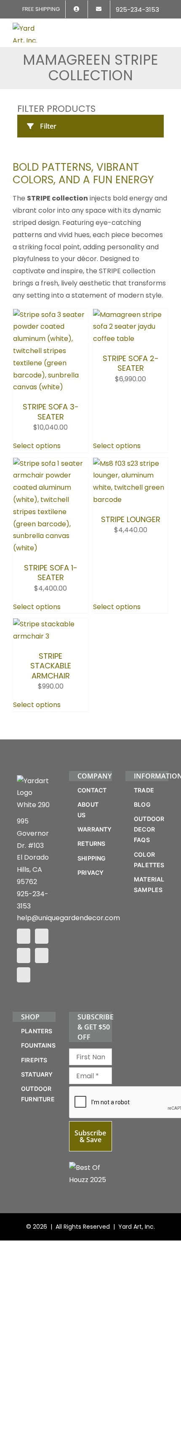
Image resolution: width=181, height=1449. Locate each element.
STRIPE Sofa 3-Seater (51, 402)
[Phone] (23, 979)
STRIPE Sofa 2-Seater (131, 402)
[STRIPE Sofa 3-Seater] (50, 314)
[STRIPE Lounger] (130, 453)
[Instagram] (41, 940)
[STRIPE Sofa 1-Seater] (50, 453)
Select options (37, 436)
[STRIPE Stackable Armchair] (50, 592)
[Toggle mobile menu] (165, 28)
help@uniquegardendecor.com (68, 923)
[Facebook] (23, 940)
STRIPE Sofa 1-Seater (50, 541)
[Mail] (41, 960)
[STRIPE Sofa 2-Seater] (130, 314)
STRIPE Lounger (130, 536)
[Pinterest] (23, 960)
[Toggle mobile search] (149, 28)
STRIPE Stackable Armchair (50, 684)
